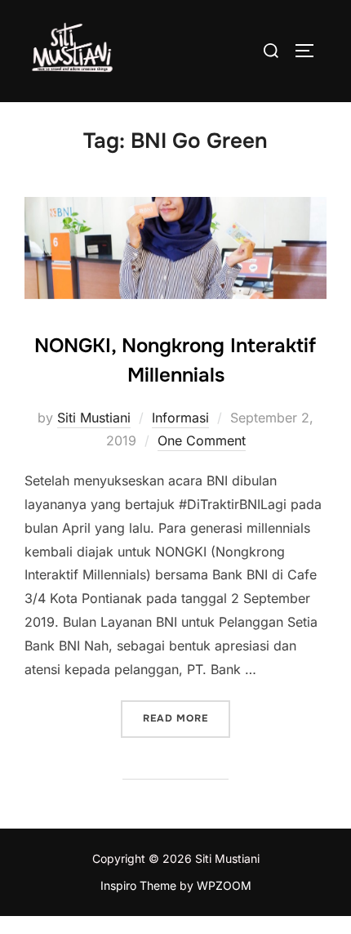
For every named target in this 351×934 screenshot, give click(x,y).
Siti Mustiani (94, 417)
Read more (186, 718)
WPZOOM (224, 885)
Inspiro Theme (138, 885)
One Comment (202, 440)
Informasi (180, 417)
